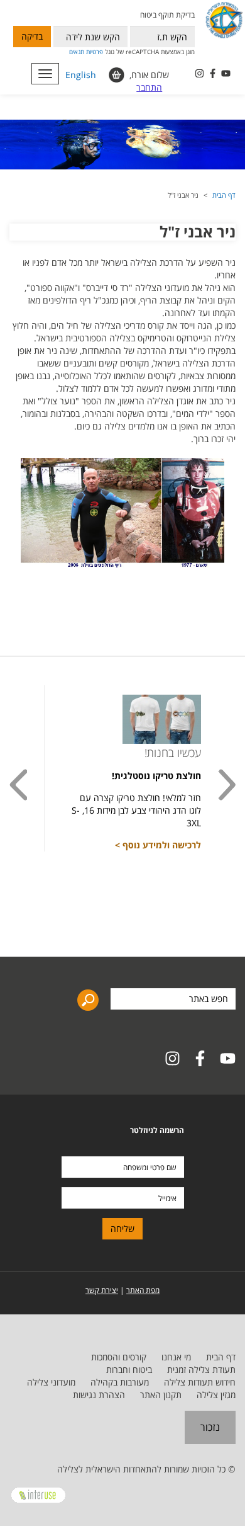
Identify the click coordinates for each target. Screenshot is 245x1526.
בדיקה (32, 36)
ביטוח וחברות (129, 1369)
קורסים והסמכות (118, 1357)
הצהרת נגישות (99, 1395)
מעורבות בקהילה (119, 1382)
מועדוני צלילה (51, 1382)
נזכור (210, 1427)
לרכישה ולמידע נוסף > (158, 845)
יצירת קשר (101, 1290)
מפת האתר (143, 1290)
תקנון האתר (161, 1395)
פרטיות (94, 51)
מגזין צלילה (216, 1395)
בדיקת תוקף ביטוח (167, 14)
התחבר (149, 87)
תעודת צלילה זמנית (201, 1369)
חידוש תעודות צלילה (200, 1382)
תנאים (76, 51)
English (80, 75)
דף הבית (224, 195)
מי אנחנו (176, 1357)
